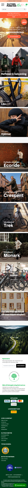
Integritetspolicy (4, 425)
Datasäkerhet (17, 474)
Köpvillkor (3, 427)
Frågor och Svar (4, 420)
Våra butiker (3, 440)
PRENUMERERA (21, 365)
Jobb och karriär (4, 438)
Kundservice (3, 422)
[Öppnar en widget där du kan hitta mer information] (20, 485)
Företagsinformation (14, 477)
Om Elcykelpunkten (5, 435)
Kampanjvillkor (4, 429)
